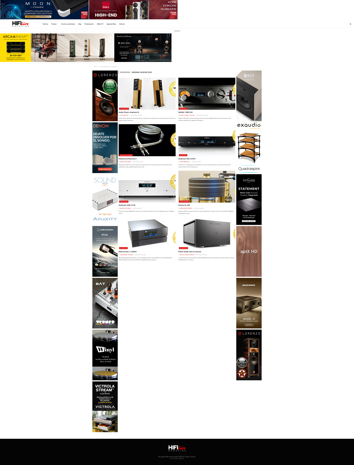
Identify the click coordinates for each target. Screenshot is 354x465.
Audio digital (183, 108)
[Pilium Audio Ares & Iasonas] (206, 233)
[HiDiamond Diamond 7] (147, 140)
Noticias (45, 24)
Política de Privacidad (171, 456)
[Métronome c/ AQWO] (147, 233)
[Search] (350, 24)
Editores (122, 24)
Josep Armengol (185, 161)
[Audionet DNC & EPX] (206, 140)
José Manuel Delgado (126, 254)
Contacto (193, 456)
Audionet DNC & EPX (186, 159)
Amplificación (123, 201)
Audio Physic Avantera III (129, 112)
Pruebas (54, 24)
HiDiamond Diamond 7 (128, 159)
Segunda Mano (111, 24)
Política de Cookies (184, 456)
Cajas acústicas (124, 108)
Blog (79, 24)
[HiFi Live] (20, 24)
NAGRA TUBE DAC (185, 112)
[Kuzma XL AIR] (206, 187)
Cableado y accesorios (126, 155)
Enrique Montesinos (186, 208)
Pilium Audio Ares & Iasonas (189, 252)
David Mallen (124, 115)
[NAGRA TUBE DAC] (206, 94)
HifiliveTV (100, 24)
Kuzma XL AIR (184, 205)
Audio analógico (184, 201)
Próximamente (89, 24)
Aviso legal (161, 456)
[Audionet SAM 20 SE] (147, 187)
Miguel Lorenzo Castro (187, 115)
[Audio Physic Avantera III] (147, 94)
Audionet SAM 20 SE (127, 205)
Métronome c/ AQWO (128, 252)
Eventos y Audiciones (68, 24)
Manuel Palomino (125, 161)
